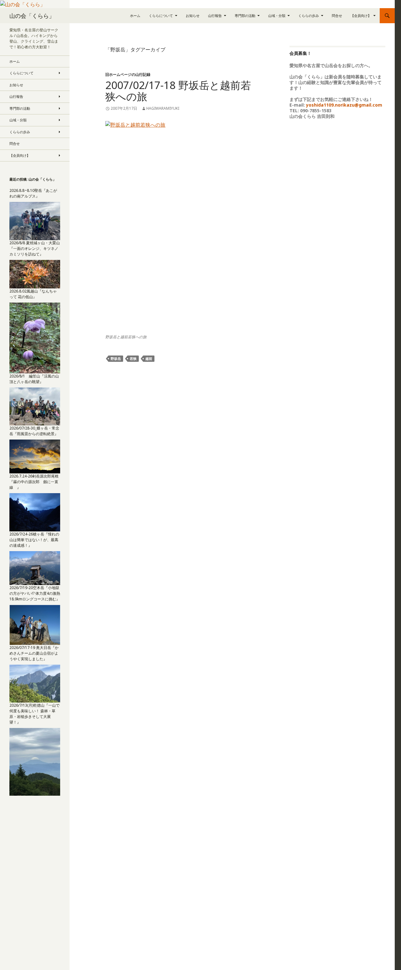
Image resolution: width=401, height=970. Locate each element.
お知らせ (193, 15)
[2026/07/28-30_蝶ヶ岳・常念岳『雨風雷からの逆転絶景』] (34, 456)
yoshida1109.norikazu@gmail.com (344, 105)
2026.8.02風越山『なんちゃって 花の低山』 (33, 293)
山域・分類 (276, 15)
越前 (148, 358)
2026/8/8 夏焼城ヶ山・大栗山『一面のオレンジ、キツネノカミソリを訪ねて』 (34, 248)
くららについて (161, 15)
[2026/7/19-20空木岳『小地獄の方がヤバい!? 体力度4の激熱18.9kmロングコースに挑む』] (34, 624)
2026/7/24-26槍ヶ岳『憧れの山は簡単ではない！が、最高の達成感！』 (34, 539)
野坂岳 (116, 358)
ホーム (135, 15)
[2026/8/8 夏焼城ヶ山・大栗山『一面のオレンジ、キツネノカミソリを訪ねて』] (34, 274)
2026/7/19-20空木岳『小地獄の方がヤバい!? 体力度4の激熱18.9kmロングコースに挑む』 (34, 593)
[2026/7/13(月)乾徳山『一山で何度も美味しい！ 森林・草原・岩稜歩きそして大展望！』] (34, 761)
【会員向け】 (361, 15)
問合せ (337, 15)
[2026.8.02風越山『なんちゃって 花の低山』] (34, 337)
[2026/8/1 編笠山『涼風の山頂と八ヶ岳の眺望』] (34, 406)
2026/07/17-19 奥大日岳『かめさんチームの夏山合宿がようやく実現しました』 (34, 653)
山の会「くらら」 (32, 15)
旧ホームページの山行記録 (127, 74)
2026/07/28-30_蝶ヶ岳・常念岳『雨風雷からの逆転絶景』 (34, 430)
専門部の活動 (245, 15)
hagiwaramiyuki (162, 108)
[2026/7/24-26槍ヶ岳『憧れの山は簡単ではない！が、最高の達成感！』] (34, 567)
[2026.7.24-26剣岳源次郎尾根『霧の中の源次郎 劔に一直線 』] (34, 511)
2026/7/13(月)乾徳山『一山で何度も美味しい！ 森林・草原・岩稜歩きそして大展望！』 (34, 714)
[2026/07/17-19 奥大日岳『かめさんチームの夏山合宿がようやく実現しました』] (34, 683)
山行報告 (215, 15)
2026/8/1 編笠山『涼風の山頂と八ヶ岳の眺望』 (34, 378)
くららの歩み (308, 15)
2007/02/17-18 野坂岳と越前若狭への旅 (178, 90)
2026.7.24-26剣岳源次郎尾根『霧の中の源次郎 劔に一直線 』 (34, 481)
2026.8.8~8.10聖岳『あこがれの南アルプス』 (33, 193)
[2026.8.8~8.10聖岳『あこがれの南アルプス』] (34, 220)
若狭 (133, 358)
